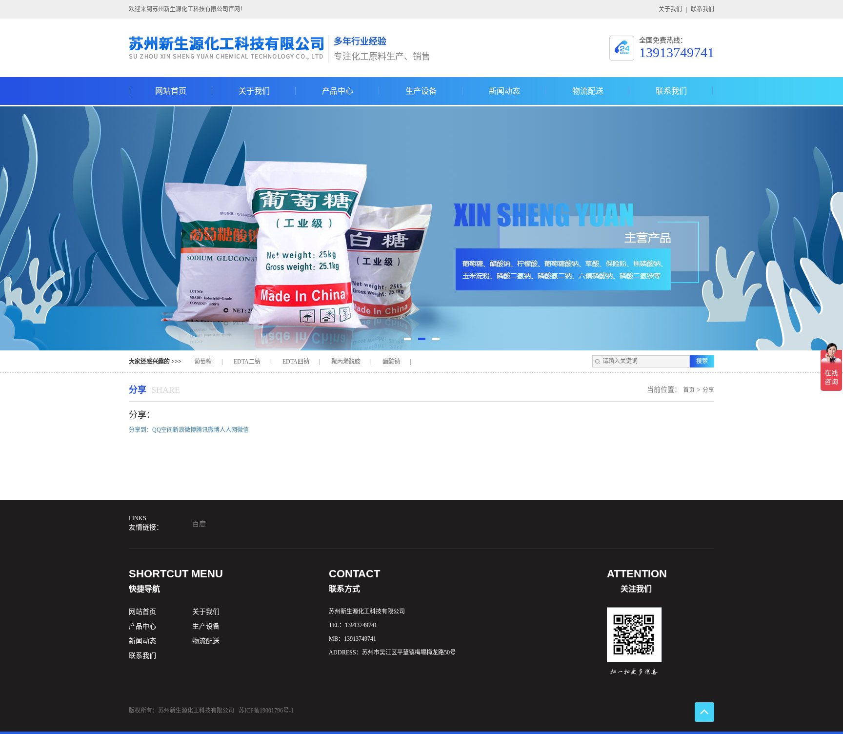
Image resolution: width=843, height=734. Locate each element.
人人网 (228, 430)
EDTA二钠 (247, 361)
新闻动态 (504, 96)
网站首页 (170, 96)
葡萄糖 (203, 361)
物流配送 (587, 96)
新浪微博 (184, 430)
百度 (199, 524)
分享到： (140, 430)
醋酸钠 (391, 361)
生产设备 (421, 96)
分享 (708, 390)
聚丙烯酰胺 (346, 361)
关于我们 (670, 9)
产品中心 (337, 96)
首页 (689, 390)
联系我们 (702, 9)
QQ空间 (162, 430)
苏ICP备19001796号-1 (266, 710)
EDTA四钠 (295, 361)
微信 (243, 430)
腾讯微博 (208, 430)
